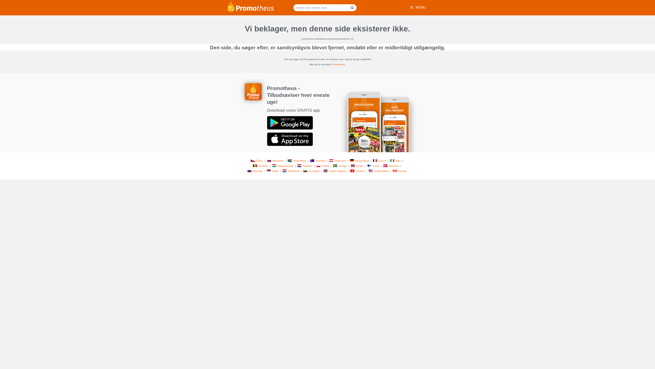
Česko (259, 160)
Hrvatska (307, 166)
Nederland (293, 171)
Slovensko (277, 160)
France (382, 160)
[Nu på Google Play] (290, 122)
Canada (402, 171)
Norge (359, 166)
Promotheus (338, 64)
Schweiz (360, 171)
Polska (325, 166)
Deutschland (362, 160)
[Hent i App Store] (290, 139)
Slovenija (258, 171)
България (314, 171)
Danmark (394, 166)
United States (381, 171)
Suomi (375, 166)
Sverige (342, 166)
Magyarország (285, 166)
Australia (320, 160)
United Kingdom (337, 171)
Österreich (340, 160)
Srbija (275, 171)
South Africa (299, 160)
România (263, 166)
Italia (398, 160)
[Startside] (251, 6)
